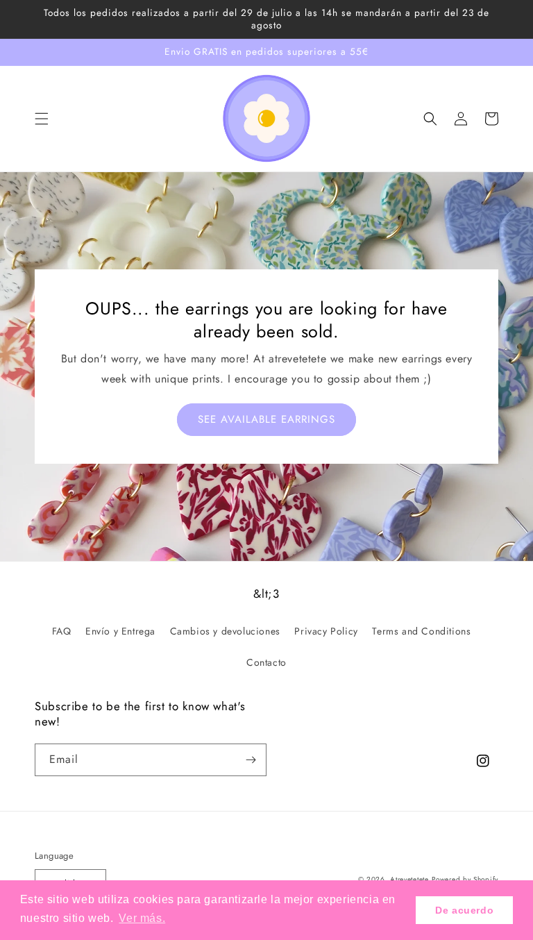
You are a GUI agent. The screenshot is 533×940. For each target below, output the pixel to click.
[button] (41, 118)
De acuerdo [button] (464, 910)
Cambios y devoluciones (225, 631)
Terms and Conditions (421, 631)
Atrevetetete (409, 879)
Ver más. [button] (142, 918)
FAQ (61, 631)
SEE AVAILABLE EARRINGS (266, 419)
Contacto (266, 662)
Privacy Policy (325, 631)
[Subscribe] (250, 760)
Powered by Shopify (465, 879)
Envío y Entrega (120, 631)
